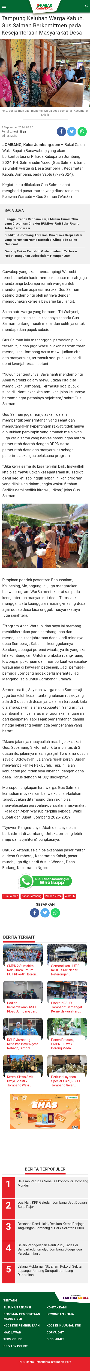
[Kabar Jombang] (44, 6)
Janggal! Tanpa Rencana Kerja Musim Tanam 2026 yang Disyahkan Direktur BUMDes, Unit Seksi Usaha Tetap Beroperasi (42, 223)
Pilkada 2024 (53, 896)
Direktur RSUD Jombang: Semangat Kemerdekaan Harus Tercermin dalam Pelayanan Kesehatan (66, 1007)
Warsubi (70, 896)
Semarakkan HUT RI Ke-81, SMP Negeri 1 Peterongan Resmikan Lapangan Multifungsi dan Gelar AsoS (66, 970)
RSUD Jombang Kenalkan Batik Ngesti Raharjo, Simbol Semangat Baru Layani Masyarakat (23, 1044)
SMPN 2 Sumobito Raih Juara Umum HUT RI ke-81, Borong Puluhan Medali (22, 970)
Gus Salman (10, 896)
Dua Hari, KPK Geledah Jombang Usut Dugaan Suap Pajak (52, 1257)
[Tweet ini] (71, 131)
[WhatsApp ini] (82, 131)
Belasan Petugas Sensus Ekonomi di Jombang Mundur (53, 1236)
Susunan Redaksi (17, 1360)
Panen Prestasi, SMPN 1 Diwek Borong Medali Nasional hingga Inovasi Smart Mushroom (62, 1044)
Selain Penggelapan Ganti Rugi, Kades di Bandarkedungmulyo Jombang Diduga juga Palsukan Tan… (50, 1302)
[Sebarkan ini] (61, 131)
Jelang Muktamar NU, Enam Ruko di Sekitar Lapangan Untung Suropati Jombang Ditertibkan (50, 1323)
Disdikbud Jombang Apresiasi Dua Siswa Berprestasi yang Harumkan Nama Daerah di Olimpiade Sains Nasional (43, 239)
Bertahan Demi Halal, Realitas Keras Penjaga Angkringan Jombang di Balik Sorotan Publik (51, 1278)
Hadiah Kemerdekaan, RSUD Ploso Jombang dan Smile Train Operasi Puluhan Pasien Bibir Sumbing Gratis (22, 1007)
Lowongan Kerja (60, 1366)
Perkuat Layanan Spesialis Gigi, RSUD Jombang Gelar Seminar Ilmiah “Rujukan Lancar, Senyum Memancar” (66, 1081)
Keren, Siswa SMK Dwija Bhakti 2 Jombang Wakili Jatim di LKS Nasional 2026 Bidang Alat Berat (22, 1081)
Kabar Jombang (32, 896)
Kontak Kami (57, 1360)
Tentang (10, 1353)
